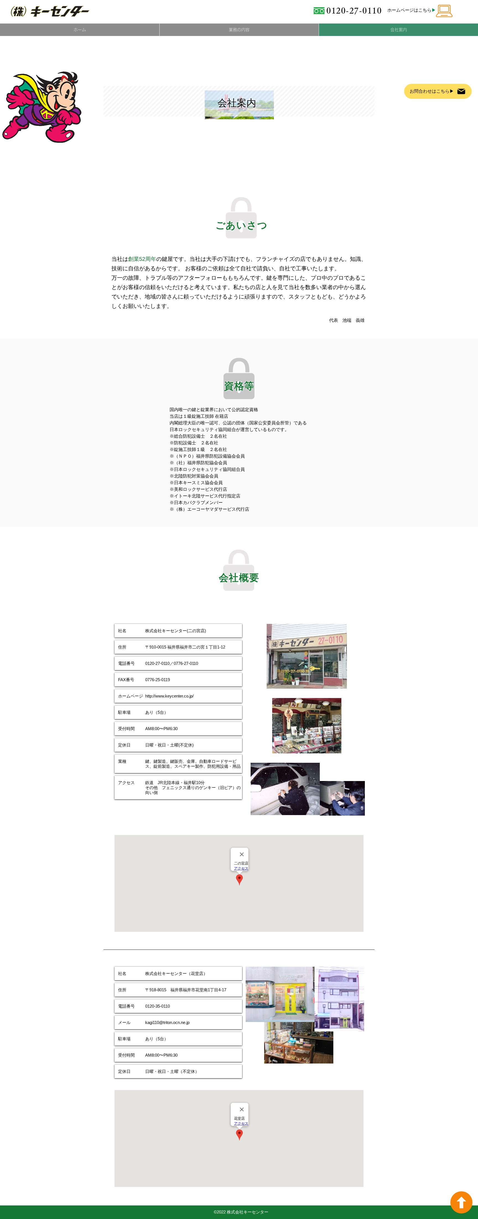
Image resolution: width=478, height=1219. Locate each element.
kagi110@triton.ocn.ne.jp (167, 1022)
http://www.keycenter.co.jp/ (169, 696)
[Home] (461, 1202)
